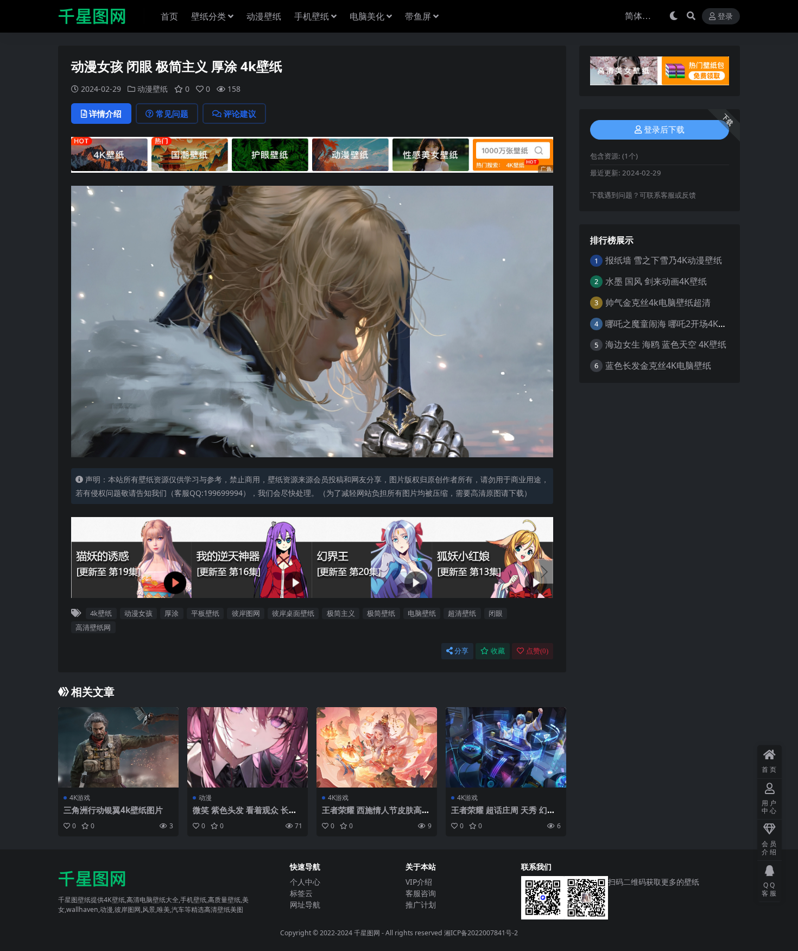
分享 (461, 651)
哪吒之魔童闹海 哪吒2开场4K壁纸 (670, 324)
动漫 (205, 797)
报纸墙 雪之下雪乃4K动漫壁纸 (663, 260)
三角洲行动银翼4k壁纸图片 (113, 809)
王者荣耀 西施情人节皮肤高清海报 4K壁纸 (376, 814)
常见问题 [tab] (172, 113)
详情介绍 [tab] (105, 113)
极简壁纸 (381, 613)
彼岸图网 (246, 613)
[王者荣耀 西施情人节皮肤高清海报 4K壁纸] (376, 747)
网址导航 (305, 904)
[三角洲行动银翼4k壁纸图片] (118, 747)
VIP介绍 (419, 882)
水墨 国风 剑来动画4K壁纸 (656, 281)
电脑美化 (367, 16)
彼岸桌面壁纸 (293, 613)
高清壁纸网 (93, 627)
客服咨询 (421, 893)
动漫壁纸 (263, 16)
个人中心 (305, 882)
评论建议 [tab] (240, 113)
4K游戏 (79, 797)
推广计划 (421, 904)
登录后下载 (664, 129)
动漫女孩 (138, 613)
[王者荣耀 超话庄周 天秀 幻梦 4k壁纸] (506, 747)
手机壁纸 (311, 16)
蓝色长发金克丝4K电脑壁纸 (658, 365)
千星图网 (366, 932)
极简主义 (341, 613)
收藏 (498, 651)
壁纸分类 (208, 16)
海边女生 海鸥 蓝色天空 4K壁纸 (665, 344)
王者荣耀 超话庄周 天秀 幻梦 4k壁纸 (503, 814)
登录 (725, 16)
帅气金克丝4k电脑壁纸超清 (658, 302)
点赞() (537, 651)
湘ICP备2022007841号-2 (481, 932)
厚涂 (171, 613)
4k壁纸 (101, 613)
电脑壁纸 (422, 613)
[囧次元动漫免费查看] (312, 153)
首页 (169, 16)
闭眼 (496, 613)
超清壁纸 (462, 613)
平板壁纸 (205, 613)
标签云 (301, 893)
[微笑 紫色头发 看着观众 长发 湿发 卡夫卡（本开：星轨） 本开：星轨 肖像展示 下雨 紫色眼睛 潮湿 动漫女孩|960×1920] (247, 747)
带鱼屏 (418, 16)
